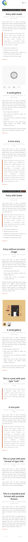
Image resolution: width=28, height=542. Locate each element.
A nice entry (14, 141)
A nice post (14, 407)
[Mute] (20, 10)
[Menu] (25, 2)
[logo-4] (18, 87)
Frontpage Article (20, 501)
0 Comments (12, 16)
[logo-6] (14, 87)
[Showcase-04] (9, 324)
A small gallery (14, 92)
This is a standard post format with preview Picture (14, 496)
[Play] (3, 10)
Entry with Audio (14, 14)
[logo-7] (9, 87)
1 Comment (13, 144)
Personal (20, 16)
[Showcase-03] (14, 310)
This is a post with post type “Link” (14, 380)
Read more (4, 59)
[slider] (24, 10)
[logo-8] (14, 75)
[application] (14, 10)
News (17, 16)
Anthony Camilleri (14, 18)
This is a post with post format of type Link (14, 460)
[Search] (22, 3)
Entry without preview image (14, 250)
